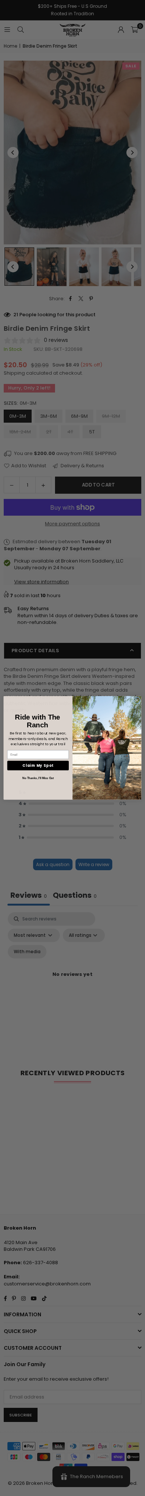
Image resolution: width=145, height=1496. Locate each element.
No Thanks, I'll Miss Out (38, 778)
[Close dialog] (137, 701)
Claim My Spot (38, 765)
